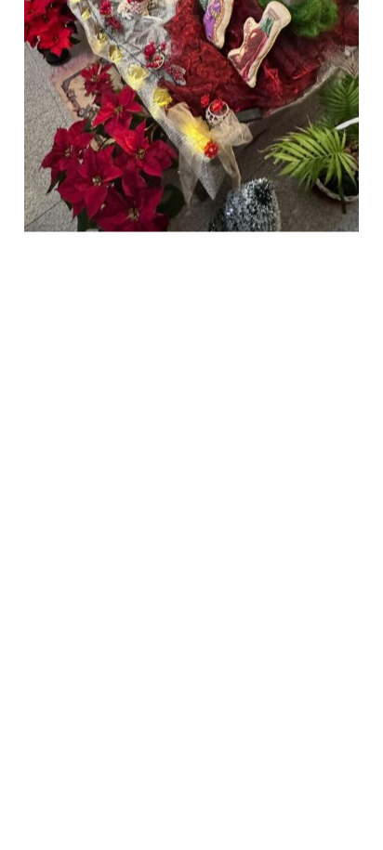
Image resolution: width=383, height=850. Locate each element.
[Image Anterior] (73, 251)
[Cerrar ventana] (236, 251)
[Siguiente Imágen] (270, 251)
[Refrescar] (202, 251)
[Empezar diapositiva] (167, 251)
